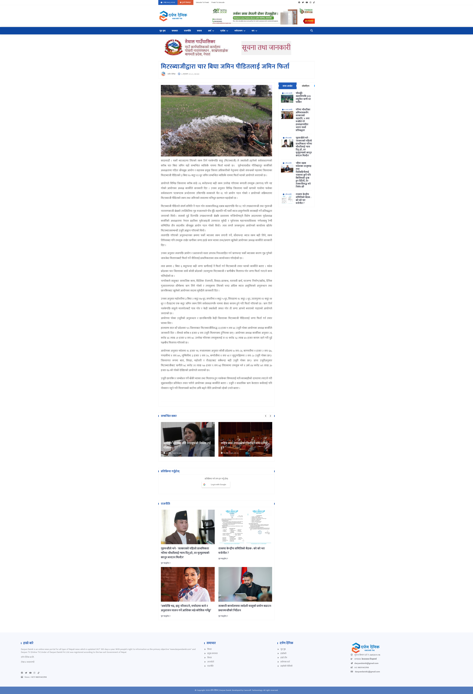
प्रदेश (222, 30)
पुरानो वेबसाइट (186, 2)
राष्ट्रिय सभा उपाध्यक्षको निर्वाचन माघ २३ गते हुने (186, 445)
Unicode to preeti (202, 2)
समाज (199, 30)
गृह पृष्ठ (163, 30)
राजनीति (187, 30)
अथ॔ (209, 30)
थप (253, 30)
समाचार (175, 30)
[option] (188, 439)
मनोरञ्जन (239, 30)
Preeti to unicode (217, 2)
